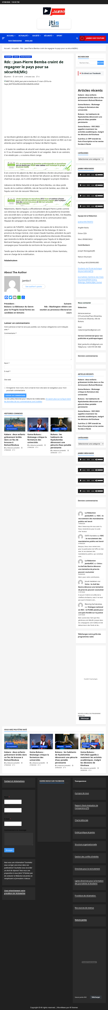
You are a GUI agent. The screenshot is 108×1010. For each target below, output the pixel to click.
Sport (59, 36)
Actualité (23, 36)
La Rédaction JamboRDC (13, 448)
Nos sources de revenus (84, 908)
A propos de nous (82, 793)
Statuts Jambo (81, 920)
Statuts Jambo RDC (81, 997)
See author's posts (33, 286)
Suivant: (56, 308)
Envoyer (9, 850)
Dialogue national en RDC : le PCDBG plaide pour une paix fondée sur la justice (90, 610)
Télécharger (85, 718)
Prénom (7, 805)
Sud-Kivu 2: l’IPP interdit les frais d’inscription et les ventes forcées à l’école (91, 141)
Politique (41, 429)
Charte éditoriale (81, 820)
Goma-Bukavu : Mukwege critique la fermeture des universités (37, 438)
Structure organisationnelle (86, 844)
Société (35, 36)
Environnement (12, 429)
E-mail (7, 371)
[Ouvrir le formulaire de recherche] (77, 38)
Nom (6, 363)
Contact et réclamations (14, 781)
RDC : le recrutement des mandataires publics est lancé (90, 519)
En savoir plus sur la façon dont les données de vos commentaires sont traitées (37, 400)
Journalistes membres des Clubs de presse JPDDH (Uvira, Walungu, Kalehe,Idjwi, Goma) (91, 279)
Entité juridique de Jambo (85, 832)
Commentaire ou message (15, 830)
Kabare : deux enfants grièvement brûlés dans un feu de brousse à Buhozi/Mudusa (14, 439)
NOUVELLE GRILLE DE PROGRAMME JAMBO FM (89, 715)
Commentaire (10, 333)
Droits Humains (26, 57)
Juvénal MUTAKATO (85, 222)
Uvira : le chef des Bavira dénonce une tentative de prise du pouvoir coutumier (91, 587)
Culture (16, 57)
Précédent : (19, 308)
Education (94, 744)
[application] (91, 175)
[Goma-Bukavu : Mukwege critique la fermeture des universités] (38, 425)
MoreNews (61, 1007)
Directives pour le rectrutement (87, 869)
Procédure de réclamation (85, 895)
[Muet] (96, 175)
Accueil (10, 36)
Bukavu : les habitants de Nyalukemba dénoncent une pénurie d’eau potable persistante (61, 441)
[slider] (100, 174)
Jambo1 (8, 77)
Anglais (28, 41)
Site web (7, 379)
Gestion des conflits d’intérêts (87, 856)
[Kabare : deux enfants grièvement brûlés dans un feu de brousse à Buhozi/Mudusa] (16, 741)
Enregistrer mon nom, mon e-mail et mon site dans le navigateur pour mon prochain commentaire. (36, 389)
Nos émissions (15, 41)
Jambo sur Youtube (95, 38)
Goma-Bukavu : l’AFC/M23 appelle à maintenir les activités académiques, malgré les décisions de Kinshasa (91, 759)
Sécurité (48, 36)
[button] (3, 38)
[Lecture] (81, 175)
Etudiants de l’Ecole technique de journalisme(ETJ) (90, 269)
